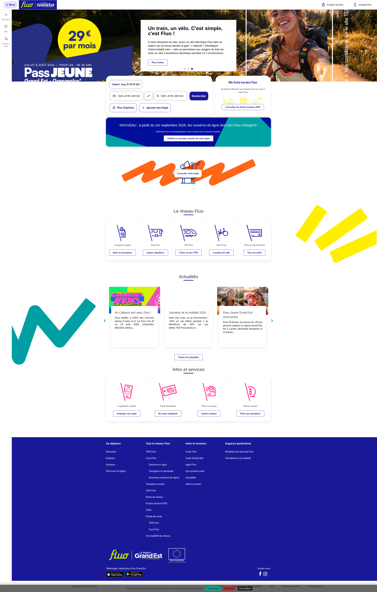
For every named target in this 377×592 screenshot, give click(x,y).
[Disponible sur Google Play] (134, 574)
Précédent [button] (104, 320)
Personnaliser (245, 588)
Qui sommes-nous (195, 471)
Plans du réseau (154, 497)
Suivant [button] (272, 320)
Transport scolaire (155, 484)
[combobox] (126, 96)
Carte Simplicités (194, 458)
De (114, 95)
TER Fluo (151, 451)
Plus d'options (125, 107)
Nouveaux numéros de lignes (164, 477)
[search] (130, 96)
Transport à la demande (161, 471)
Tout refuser (229, 588)
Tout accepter (213, 588)
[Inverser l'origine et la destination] (148, 96)
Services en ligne (158, 464)
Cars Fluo (151, 458)
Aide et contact (193, 484)
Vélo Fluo (151, 490)
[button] (144, 45)
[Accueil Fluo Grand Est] (38, 4)
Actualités (191, 477)
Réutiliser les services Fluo (239, 451)
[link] (243, 107)
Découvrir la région (116, 471)
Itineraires (111, 451)
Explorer (110, 458)
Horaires (110, 464)
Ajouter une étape (157, 107)
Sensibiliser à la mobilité (238, 458)
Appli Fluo (191, 464)
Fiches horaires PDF (156, 503)
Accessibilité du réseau (158, 536)
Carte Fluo (191, 451)
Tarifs (148, 510)
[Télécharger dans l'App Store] (115, 574)
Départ (116, 84)
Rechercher (199, 96)
